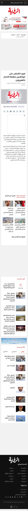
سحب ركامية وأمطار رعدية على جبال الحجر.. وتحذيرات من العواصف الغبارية (9, 318)
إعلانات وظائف (8, 481)
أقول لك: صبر (11, 366)
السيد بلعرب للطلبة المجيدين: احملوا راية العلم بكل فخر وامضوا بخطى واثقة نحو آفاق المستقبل (9, 330)
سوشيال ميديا (22, 473)
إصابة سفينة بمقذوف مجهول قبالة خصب (10, 418)
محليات (13, 35)
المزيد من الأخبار (10, 196)
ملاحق (24, 479)
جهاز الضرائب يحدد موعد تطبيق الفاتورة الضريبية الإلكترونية (9, 286)
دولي (11, 479)
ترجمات (10, 476)
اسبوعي (14, 351)
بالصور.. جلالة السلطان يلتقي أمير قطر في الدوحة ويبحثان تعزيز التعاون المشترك (9, 297)
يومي (22, 351)
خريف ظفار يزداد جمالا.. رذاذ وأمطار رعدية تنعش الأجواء (9, 308)
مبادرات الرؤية (9, 473)
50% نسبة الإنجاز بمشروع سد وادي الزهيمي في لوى (8, 228)
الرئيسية (23, 35)
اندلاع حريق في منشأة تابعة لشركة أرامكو (9, 399)
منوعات (23, 481)
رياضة (11, 468)
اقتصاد (23, 476)
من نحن (23, 489)
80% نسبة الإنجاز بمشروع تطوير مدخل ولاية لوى (20, 227)
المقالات (23, 471)
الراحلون (12, 388)
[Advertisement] (14, 54)
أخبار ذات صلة (21, 196)
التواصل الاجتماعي (20, 495)
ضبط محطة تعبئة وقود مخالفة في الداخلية (10, 358)
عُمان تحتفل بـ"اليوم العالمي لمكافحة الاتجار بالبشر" (20, 211)
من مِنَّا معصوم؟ (10, 407)
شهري (5, 351)
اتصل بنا (23, 492)
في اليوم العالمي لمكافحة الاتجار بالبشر (8, 211)
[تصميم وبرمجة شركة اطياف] (14, 506)
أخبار (18, 35)
